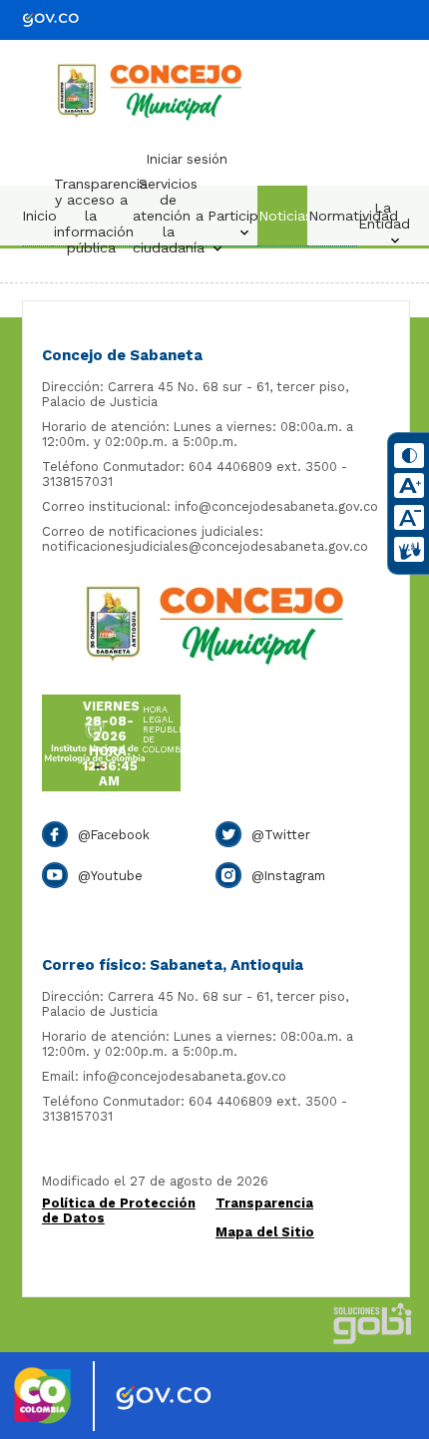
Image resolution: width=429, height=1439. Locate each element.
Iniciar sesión (187, 159)
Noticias (285, 216)
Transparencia (264, 1203)
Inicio (39, 216)
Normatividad (337, 216)
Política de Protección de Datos (119, 1210)
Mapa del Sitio (264, 1231)
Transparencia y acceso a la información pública (96, 215)
